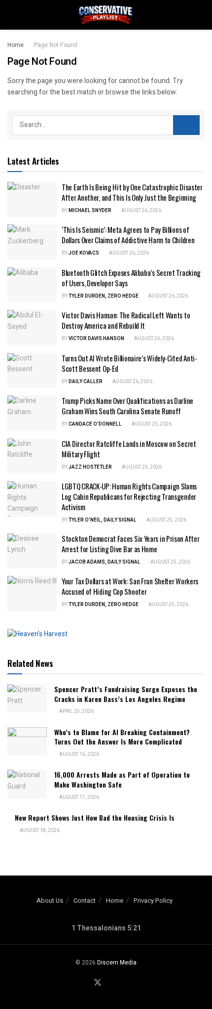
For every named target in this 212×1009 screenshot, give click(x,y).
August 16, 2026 (78, 754)
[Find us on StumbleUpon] (121, 983)
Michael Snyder (90, 210)
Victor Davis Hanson (96, 338)
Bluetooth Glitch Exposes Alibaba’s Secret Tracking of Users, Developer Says (131, 277)
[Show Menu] (11, 15)
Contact (84, 900)
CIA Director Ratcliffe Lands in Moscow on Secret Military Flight (129, 448)
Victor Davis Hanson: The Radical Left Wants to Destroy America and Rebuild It (126, 320)
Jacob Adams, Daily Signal (105, 562)
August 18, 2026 (39, 830)
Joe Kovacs (84, 253)
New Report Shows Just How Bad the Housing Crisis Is (95, 817)
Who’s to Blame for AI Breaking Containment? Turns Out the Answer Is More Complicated (122, 737)
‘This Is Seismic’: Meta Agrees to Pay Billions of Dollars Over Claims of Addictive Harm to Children (128, 234)
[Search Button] (200, 15)
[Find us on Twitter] (98, 983)
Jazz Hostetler (90, 467)
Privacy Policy (153, 900)
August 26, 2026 (140, 210)
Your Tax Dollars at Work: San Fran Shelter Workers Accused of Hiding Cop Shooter (130, 586)
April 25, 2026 (76, 711)
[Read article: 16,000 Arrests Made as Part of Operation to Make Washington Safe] (27, 784)
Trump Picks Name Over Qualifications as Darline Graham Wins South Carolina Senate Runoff (127, 405)
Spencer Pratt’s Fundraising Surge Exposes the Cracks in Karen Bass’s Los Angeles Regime (125, 694)
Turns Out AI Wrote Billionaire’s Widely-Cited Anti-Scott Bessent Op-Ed (129, 363)
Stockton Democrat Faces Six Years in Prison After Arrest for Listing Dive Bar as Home (130, 543)
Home (15, 45)
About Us (49, 900)
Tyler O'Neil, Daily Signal (103, 520)
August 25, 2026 (151, 424)
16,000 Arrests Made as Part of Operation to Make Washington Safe (122, 779)
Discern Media (117, 962)
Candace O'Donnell (95, 424)
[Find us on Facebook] (85, 983)
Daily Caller (86, 381)
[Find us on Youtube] (110, 983)
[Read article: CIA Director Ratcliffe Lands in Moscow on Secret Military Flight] (32, 456)
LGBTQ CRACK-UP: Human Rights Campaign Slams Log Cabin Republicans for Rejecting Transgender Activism (129, 496)
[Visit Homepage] (106, 15)
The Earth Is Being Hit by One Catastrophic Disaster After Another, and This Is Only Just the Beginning (132, 192)
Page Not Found (55, 45)
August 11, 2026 (78, 797)
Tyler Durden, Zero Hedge (104, 296)
